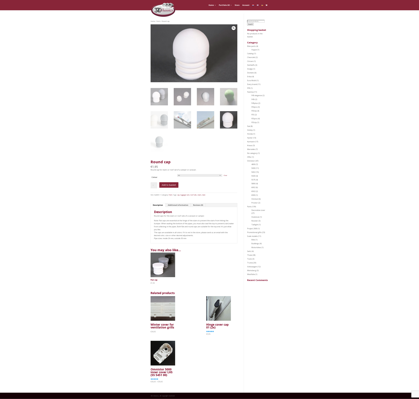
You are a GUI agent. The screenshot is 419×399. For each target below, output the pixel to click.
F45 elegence (256, 95)
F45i (253, 99)
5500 (253, 176)
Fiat (248, 126)
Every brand (252, 84)
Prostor (254, 203)
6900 (253, 195)
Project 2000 (252, 228)
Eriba (249, 76)
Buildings (255, 243)
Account (245, 5)
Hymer (250, 138)
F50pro (254, 107)
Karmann (251, 141)
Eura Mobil (251, 80)
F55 (252, 114)
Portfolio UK (224, 5)
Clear (225, 175)
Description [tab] (158, 205)
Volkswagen (252, 266)
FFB (248, 88)
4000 (253, 164)
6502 (253, 191)
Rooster (254, 221)
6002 (253, 187)
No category (252, 153)
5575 (253, 180)
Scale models (252, 236)
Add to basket (169, 184)
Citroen (250, 61)
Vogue (254, 49)
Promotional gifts (254, 232)
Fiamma (250, 92)
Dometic (250, 73)
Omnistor (251, 161)
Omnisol (254, 199)
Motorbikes (256, 247)
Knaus (249, 145)
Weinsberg (251, 270)
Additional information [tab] (178, 205)
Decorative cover (258, 210)
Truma (250, 263)
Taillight (254, 224)
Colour (154, 177)
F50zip (254, 111)
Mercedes (251, 149)
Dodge (250, 69)
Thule (249, 255)
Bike (253, 239)
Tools (249, 259)
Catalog (250, 53)
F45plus (254, 103)
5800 (253, 183)
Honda (250, 134)
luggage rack (184, 195)
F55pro (254, 118)
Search (250, 24)
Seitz (249, 251)
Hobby (250, 130)
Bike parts (251, 46)
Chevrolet (251, 57)
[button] (234, 28)
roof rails (193, 195)
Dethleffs (251, 65)
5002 (253, 172)
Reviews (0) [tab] (198, 205)
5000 (253, 168)
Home (211, 5)
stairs (199, 195)
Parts (158, 21)
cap (178, 195)
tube (203, 195)
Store (237, 5)
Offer (249, 157)
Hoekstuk (255, 217)
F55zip (254, 122)
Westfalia (251, 274)
